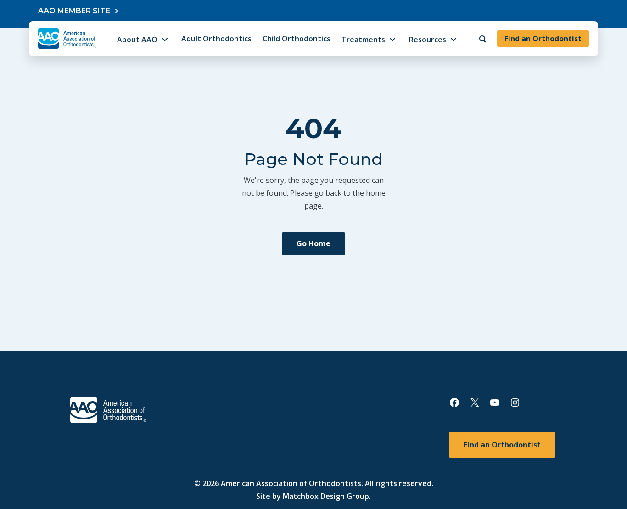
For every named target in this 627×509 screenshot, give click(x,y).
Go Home (313, 243)
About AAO (137, 39)
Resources (427, 39)
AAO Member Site (74, 10)
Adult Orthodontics (216, 39)
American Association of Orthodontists (291, 483)
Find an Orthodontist (543, 39)
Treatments (363, 39)
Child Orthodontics (296, 39)
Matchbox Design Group (326, 496)
